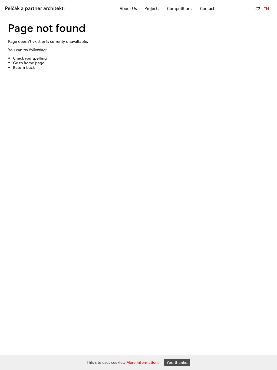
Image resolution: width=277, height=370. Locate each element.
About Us (128, 8)
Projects (151, 8)
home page (34, 63)
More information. (142, 362)
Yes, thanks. (177, 362)
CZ (257, 9)
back (30, 67)
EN (266, 9)
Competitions (179, 8)
